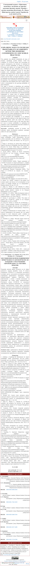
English (19, 1)
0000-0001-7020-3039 (11, 502)
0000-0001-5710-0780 (11, 539)
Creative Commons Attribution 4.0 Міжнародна (14, 561)
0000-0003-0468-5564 (11, 514)
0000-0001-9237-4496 (11, 527)
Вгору (27, 563)
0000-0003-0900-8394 (11, 489)
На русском (25, 1)
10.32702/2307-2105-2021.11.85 (12, 39)
